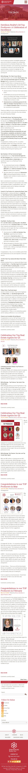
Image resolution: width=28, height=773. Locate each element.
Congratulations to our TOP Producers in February (14, 589)
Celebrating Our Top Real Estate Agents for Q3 (12, 336)
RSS (5, 716)
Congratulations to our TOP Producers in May (14, 485)
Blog (21, 735)
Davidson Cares (18, 737)
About (7, 735)
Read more (4, 404)
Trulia (5, 710)
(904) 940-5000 (14, 756)
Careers (14, 735)
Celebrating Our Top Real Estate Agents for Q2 (12, 414)
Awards (2, 341)
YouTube (6, 713)
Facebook (6, 703)
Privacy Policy (14, 769)
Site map (20, 769)
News (25, 417)
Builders (7, 737)
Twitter (5, 705)
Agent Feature (4, 594)
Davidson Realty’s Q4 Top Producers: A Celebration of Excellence (14, 27)
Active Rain (7, 708)
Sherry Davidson (20, 32)
